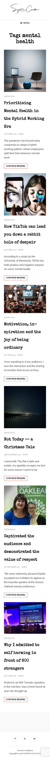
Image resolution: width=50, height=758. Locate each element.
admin (20, 134)
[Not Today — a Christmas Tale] (25, 407)
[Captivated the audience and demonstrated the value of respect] (25, 505)
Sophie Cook (9, 96)
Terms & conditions (25, 750)
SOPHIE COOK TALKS (32, 754)
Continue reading (16, 167)
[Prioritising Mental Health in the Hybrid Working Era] (25, 71)
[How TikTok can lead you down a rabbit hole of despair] (25, 194)
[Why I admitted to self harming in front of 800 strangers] (25, 618)
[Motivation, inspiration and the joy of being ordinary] (25, 299)
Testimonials (9, 530)
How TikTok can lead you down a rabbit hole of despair (25, 234)
